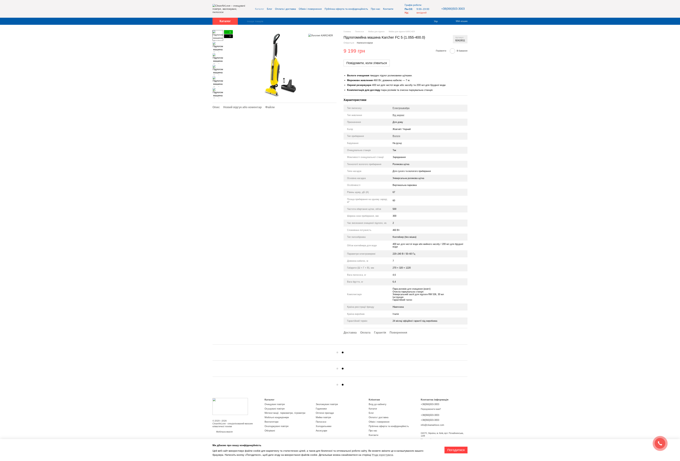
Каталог (259, 8)
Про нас (375, 8)
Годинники (321, 408)
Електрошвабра (401, 108)
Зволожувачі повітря (327, 404)
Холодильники (323, 426)
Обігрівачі (270, 430)
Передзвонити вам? (431, 409)
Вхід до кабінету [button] (377, 404)
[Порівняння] (446, 21)
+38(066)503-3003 (453, 8)
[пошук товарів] (244, 21)
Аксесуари (321, 430)
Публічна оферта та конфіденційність (346, 8)
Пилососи (321, 421)
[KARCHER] (320, 35)
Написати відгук (365, 43)
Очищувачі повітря (275, 404)
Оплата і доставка (285, 8)
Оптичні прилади (325, 413)
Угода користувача (382, 454)
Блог (269, 8)
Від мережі (398, 115)
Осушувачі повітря (275, 408)
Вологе (396, 136)
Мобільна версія (224, 432)
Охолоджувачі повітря (276, 426)
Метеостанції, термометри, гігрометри (285, 413)
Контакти (388, 8)
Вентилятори (271, 421)
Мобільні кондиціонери (277, 417)
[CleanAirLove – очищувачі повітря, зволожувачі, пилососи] (230, 406)
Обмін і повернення (310, 8)
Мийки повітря (323, 417)
